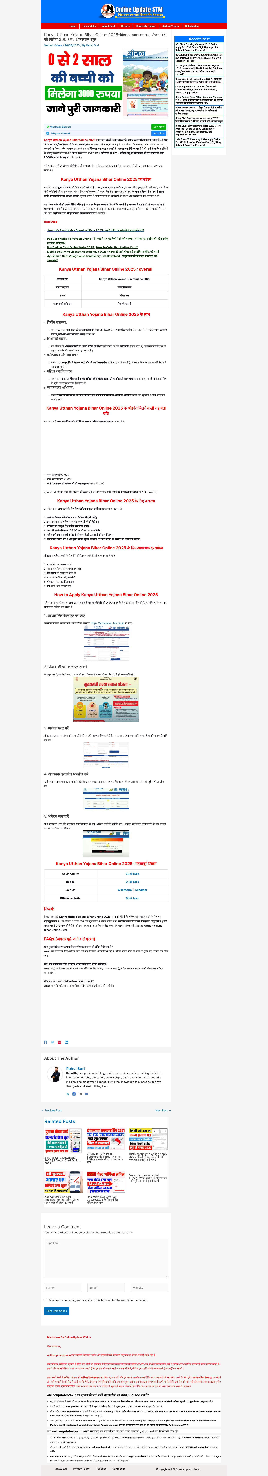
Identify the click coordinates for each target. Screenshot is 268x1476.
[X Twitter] (67, 1093)
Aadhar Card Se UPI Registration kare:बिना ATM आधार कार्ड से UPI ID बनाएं (61, 1199)
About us (101, 1468)
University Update (146, 26)
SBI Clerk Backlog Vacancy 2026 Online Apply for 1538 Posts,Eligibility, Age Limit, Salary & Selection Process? (197, 47)
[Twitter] (52, 1042)
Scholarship (192, 26)
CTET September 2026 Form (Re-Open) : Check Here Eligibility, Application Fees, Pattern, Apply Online (196, 89)
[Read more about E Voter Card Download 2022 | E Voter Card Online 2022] (63, 1140)
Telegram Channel (60, 133)
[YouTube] (86, 1093)
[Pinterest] (59, 1042)
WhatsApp (125, 889)
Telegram (141, 889)
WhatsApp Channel (60, 127)
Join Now (159, 126)
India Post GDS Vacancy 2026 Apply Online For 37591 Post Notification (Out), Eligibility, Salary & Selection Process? (198, 142)
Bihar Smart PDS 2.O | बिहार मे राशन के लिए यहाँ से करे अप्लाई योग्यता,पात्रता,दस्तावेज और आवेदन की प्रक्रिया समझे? (198, 110)
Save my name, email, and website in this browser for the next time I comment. (97, 1300)
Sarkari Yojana (170, 26)
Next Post (163, 1110)
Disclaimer (61, 1468)
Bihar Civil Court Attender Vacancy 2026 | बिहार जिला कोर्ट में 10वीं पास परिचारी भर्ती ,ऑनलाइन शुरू (199, 120)
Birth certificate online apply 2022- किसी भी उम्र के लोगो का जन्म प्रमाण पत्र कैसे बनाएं (148, 1156)
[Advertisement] (106, 449)
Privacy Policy (81, 1468)
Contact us (118, 1468)
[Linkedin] (66, 1042)
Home (72, 26)
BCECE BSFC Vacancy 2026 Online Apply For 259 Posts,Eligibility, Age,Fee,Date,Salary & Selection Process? (198, 58)
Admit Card (108, 26)
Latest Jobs (89, 26)
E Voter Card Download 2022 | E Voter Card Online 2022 (62, 1160)
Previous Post (51, 1110)
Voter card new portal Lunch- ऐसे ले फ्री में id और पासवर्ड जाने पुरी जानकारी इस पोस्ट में (148, 1178)
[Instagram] (80, 1093)
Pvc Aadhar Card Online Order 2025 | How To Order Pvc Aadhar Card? (92, 247)
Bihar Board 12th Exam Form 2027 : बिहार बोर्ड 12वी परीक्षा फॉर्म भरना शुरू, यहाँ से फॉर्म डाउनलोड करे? (198, 80)
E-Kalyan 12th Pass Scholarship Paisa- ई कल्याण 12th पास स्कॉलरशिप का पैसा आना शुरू (105, 1158)
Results (125, 26)
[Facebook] (45, 1042)
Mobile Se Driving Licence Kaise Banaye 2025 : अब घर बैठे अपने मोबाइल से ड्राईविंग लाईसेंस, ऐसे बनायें (103, 251)
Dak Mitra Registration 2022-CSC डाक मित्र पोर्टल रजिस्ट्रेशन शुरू (102, 1199)
